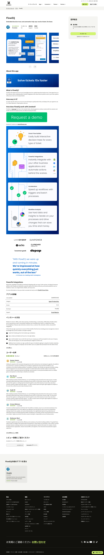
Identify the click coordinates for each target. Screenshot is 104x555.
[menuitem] (96, 1)
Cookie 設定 (25, 552)
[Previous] (30, 66)
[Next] (35, 66)
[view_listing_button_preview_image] (26, 48)
